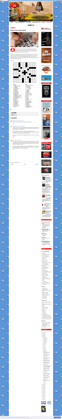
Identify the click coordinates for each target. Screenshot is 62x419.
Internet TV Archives (45, 308)
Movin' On (43, 269)
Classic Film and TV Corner (46, 254)
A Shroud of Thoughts (45, 275)
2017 (43, 391)
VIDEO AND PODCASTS (36, 22)
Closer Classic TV (44, 288)
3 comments (12, 114)
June (44, 345)
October (44, 340)
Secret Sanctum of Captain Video (46, 223)
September (44, 341)
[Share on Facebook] (12, 113)
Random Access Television (45, 294)
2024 (43, 335)
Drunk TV (43, 259)
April (44, 348)
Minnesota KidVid (44, 268)
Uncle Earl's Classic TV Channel (46, 317)
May (44, 347)
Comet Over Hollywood (45, 256)
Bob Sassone (44, 253)
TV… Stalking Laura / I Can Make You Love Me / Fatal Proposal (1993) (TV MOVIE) (46, 243)
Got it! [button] (57, 417)
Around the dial (45, 356)
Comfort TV (44, 237)
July (43, 344)
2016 (43, 392)
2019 (43, 388)
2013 (43, 396)
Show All (50, 246)
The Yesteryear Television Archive (46, 316)
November (44, 339)
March (44, 349)
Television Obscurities (45, 277)
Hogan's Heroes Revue (45, 292)
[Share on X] (11, 113)
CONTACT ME (49, 22)
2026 (43, 332)
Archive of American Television (46, 322)
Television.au (44, 276)
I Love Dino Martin (44, 263)
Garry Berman (44, 261)
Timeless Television (44, 314)
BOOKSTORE (28, 22)
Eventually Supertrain (45, 289)
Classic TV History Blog (45, 255)
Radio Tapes (44, 309)
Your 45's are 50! (44, 298)
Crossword (14, 115)
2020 (43, 387)
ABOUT (12, 22)
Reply (13, 123)
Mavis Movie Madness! (45, 267)
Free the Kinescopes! (45, 307)
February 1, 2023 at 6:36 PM (19, 120)
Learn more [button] (27, 417)
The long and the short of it (46, 373)
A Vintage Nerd (44, 284)
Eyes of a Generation (45, 260)
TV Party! (43, 280)
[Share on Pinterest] (14, 113)
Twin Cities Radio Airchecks (46, 315)
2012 (43, 397)
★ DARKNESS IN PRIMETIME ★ (20, 22)
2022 (43, 384)
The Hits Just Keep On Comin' (46, 262)
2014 (43, 395)
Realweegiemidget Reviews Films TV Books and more (46, 241)
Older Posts (37, 164)
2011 (43, 399)
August (44, 343)
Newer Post (12, 164)
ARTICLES (43, 22)
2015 (43, 393)
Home (24, 164)
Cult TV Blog (44, 233)
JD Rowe (14, 120)
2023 (43, 336)
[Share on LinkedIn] (15, 113)
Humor (16, 115)
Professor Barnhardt (44, 270)
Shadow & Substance (45, 274)
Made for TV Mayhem (45, 293)
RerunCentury (44, 310)
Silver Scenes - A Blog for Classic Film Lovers (45, 229)
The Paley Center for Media (46, 325)
